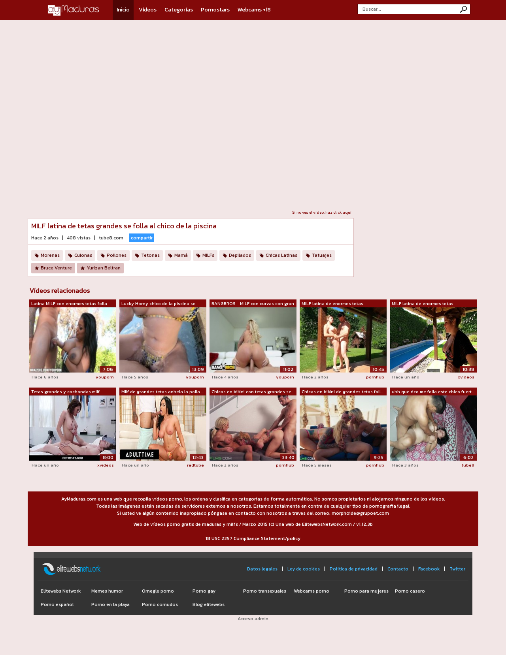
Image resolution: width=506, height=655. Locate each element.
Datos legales (262, 568)
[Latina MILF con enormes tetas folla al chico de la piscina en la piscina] (72, 339)
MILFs (208, 255)
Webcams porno (311, 591)
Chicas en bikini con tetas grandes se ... (251, 391)
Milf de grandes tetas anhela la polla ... (162, 391)
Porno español (57, 604)
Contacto (397, 568)
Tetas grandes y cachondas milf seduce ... (65, 391)
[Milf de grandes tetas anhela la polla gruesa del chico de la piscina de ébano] (162, 427)
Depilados (240, 255)
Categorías (178, 10)
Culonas (83, 255)
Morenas (50, 255)
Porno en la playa (110, 604)
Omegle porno (158, 591)
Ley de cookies (303, 568)
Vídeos (148, 10)
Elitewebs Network (61, 591)
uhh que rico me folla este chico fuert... (433, 391)
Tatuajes (322, 255)
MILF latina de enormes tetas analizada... (332, 303)
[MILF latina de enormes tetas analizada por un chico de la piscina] (343, 339)
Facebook (429, 568)
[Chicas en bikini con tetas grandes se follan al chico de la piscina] (253, 427)
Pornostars (215, 10)
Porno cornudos (160, 604)
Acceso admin (253, 618)
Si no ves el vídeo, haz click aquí (321, 212)
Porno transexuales (264, 591)
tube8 (468, 465)
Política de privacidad (354, 568)
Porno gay (204, 591)
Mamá (181, 255)
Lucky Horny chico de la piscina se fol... (158, 303)
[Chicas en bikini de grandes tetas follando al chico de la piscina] (343, 427)
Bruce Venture (56, 267)
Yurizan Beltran (104, 267)
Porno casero (410, 591)
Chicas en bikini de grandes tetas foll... (342, 391)
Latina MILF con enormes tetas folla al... (69, 303)
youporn (105, 377)
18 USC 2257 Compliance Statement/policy (253, 538)
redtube (195, 465)
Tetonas (150, 255)
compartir (142, 237)
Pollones (116, 255)
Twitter (457, 568)
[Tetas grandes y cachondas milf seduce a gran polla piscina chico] (72, 427)
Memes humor (107, 591)
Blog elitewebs (209, 604)
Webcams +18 (254, 10)
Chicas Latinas (281, 255)
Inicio (123, 10)
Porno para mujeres (366, 591)
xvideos (466, 377)
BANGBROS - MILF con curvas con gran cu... (252, 303)
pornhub (375, 377)
